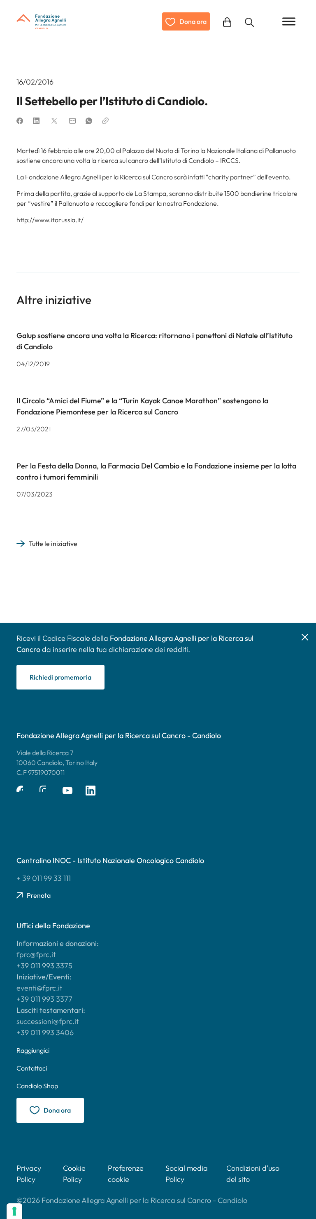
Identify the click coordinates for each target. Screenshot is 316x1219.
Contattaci (31, 1068)
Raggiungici (32, 1050)
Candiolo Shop (37, 1086)
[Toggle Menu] (288, 21)
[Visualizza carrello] (227, 21)
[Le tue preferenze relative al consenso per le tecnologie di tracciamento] (14, 1211)
